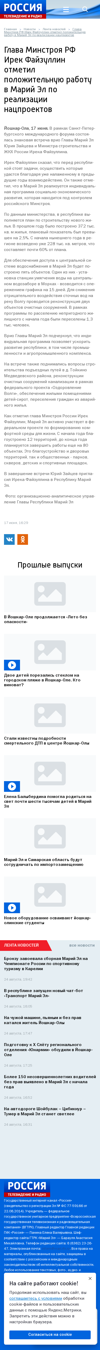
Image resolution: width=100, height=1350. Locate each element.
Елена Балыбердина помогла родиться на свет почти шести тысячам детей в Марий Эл (47, 801)
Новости (30, 29)
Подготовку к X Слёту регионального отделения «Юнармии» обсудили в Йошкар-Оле (48, 1050)
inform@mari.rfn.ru (56, 1248)
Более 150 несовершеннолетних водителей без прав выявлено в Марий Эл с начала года (50, 1082)
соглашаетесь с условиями (35, 1299)
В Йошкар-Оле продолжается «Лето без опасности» (45, 619)
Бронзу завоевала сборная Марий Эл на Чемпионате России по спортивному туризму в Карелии (46, 964)
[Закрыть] (90, 1278)
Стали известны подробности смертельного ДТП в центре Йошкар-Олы (46, 741)
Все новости (82, 945)
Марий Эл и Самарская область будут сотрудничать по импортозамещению (43, 862)
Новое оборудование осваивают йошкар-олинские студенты (47, 920)
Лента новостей (54, 29)
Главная (10, 29)
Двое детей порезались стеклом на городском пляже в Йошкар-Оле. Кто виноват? (42, 680)
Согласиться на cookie (50, 1334)
